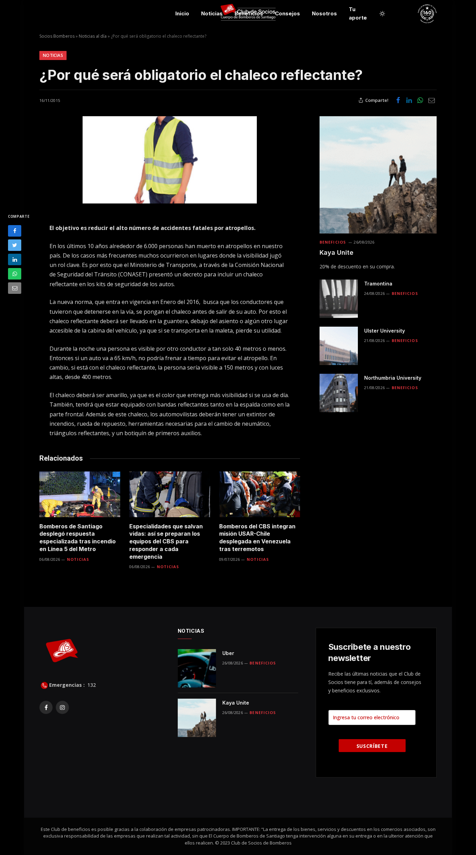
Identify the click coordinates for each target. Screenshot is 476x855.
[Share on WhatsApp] (420, 100)
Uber (228, 653)
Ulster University (384, 331)
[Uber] (197, 668)
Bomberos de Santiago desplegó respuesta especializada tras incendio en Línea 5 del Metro (77, 537)
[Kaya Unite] (378, 174)
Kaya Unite (336, 252)
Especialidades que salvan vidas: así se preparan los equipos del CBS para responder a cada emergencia (166, 541)
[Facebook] (14, 231)
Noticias (212, 13)
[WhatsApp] (14, 274)
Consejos (287, 13)
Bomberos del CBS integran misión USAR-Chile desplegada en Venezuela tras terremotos (257, 537)
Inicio (182, 13)
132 (91, 685)
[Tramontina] (339, 299)
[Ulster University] (339, 346)
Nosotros (324, 13)
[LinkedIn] (14, 259)
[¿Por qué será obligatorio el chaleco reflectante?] (169, 159)
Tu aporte (358, 13)
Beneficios (249, 13)
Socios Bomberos (57, 36)
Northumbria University (392, 378)
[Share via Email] (431, 100)
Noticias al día (93, 36)
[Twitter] (14, 245)
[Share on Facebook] (398, 100)
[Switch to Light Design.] (382, 13)
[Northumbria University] (339, 393)
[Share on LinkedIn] (409, 100)
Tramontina (378, 284)
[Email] (14, 288)
